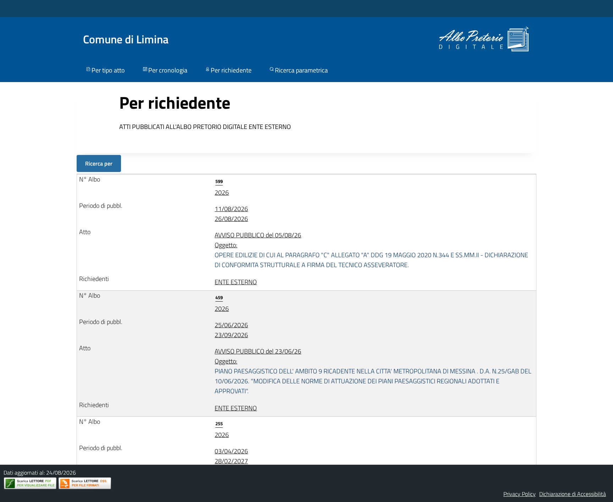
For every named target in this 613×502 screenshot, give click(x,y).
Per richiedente (231, 70)
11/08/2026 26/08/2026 (231, 213)
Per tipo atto (108, 70)
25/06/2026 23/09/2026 (231, 330)
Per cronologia (167, 70)
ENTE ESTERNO (236, 282)
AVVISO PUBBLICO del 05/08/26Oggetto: (371, 250)
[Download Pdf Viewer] (30, 483)
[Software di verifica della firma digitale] (84, 483)
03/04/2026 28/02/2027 (231, 456)
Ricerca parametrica (301, 70)
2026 (222, 187)
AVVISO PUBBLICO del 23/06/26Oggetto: (373, 371)
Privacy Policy (519, 494)
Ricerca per (98, 163)
